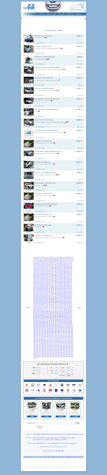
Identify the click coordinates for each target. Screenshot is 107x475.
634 (60, 298)
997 (67, 324)
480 (38, 288)
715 (41, 305)
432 (51, 285)
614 (56, 297)
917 (49, 319)
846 (51, 314)
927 (71, 319)
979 (67, 322)
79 (39, 261)
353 (36, 279)
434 (56, 285)
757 (54, 307)
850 (60, 314)
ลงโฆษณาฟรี (74, 434)
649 (54, 300)
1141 (50, 336)
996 (64, 324)
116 (69, 262)
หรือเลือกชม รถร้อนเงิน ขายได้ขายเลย (75, 457)
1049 (45, 329)
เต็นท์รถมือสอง (50, 434)
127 (54, 263)
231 (45, 271)
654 (64, 300)
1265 (61, 346)
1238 (69, 344)
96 (67, 261)
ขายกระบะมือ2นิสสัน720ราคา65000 (41, 206)
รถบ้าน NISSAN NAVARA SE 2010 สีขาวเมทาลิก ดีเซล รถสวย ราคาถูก (48, 69)
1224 (72, 342)
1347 (40, 354)
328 (60, 277)
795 (58, 310)
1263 (56, 346)
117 (71, 262)
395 (49, 282)
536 (43, 292)
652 (60, 300)
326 (56, 277)
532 (34, 292)
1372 (66, 355)
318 (38, 277)
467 (49, 287)
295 (67, 274)
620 (69, 297)
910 (34, 319)
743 (62, 306)
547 (67, 292)
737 (49, 306)
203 (62, 268)
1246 (50, 345)
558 (51, 293)
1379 (45, 356)
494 (69, 288)
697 (41, 303)
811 (54, 311)
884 (56, 316)
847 (54, 314)
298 (34, 276)
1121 (37, 335)
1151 (37, 337)
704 (56, 303)
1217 (53, 342)
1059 (72, 329)
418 (60, 283)
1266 (64, 346)
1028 (69, 326)
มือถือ (62, 450)
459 (71, 286)
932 (43, 320)
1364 (45, 355)
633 (58, 298)
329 (62, 277)
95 (65, 261)
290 (56, 274)
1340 (61, 353)
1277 (53, 348)
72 (67, 259)
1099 (58, 332)
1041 (64, 327)
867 (58, 315)
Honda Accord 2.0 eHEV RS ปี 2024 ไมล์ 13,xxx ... (75, 413)
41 (55, 258)
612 (51, 297)
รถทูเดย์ (55, 437)
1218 (56, 342)
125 (49, 263)
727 (67, 305)
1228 (42, 344)
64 (54, 259)
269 (49, 273)
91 (59, 261)
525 (58, 291)
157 (41, 266)
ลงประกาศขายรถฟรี (37, 457)
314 (69, 276)
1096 (50, 332)
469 (54, 287)
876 (38, 316)
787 (41, 310)
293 (62, 274)
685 (54, 302)
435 (58, 285)
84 (47, 261)
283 (41, 274)
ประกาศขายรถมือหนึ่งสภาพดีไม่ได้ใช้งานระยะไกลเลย (45, 174)
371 (36, 281)
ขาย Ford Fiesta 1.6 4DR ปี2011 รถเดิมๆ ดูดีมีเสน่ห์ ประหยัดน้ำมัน (47, 48)
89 (55, 261)
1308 (56, 350)
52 (34, 259)
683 (49, 302)
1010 (61, 325)
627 (45, 298)
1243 (42, 345)
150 (64, 264)
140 (43, 264)
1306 (50, 350)
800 (69, 310)
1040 (61, 327)
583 (67, 295)
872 (69, 315)
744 (64, 306)
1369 (58, 355)
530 (69, 291)
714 (38, 305)
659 (36, 301)
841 (41, 314)
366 (64, 279)
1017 (40, 326)
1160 (61, 337)
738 (51, 306)
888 (64, 316)
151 (67, 264)
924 (64, 319)
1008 (56, 325)
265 (41, 273)
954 (51, 321)
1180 (34, 340)
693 (71, 302)
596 (56, 296)
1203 (56, 341)
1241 (37, 345)
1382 (53, 356)
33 (42, 258)
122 (43, 263)
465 (45, 287)
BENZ (56, 386)
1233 (56, 344)
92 (60, 261)
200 (56, 268)
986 (43, 324)
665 (49, 301)
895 (41, 317)
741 (58, 306)
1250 (61, 345)
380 (56, 281)
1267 (66, 346)
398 (56, 282)
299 (36, 276)
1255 (34, 346)
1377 (40, 356)
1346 (37, 354)
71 (65, 259)
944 (69, 320)
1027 (66, 326)
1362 (40, 355)
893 (36, 317)
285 (45, 274)
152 (69, 264)
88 (54, 261)
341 (49, 278)
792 (51, 310)
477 (71, 287)
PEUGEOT (56, 392)
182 (56, 267)
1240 (34, 345)
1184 (45, 340)
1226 (37, 344)
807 (45, 311)
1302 (40, 350)
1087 (66, 331)
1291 (50, 349)
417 (58, 283)
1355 (61, 354)
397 (54, 282)
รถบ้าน (65, 434)
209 (36, 269)
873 (71, 315)
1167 (40, 339)
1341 (64, 353)
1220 (61, 342)
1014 (72, 325)
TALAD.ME (46, 437)
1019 (45, 326)
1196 (37, 341)
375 (45, 281)
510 (64, 290)
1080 (48, 331)
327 (58, 277)
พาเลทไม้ (46, 439)
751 (41, 307)
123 (45, 263)
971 (49, 322)
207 (71, 268)
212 (43, 269)
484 (47, 288)
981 (71, 322)
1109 (45, 334)
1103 (69, 332)
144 (51, 264)
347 (62, 278)
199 (54, 268)
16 (54, 257)
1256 (37, 346)
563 (62, 293)
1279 (58, 348)
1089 (72, 331)
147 (58, 264)
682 (47, 302)
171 (71, 266)
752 (43, 307)
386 (69, 281)
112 (60, 262)
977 (62, 322)
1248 (56, 345)
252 (51, 272)
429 (45, 285)
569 (36, 295)
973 (54, 322)
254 (56, 272)
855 (71, 314)
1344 (72, 353)
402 (64, 282)
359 (49, 279)
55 (39, 259)
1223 (69, 342)
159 (45, 266)
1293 (56, 349)
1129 (58, 335)
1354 (58, 354)
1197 (40, 341)
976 (60, 322)
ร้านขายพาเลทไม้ (36, 439)
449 (49, 286)
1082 (53, 331)
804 (38, 311)
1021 (50, 326)
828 (51, 312)
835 (67, 312)
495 (71, 288)
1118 (69, 334)
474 (64, 287)
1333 (42, 353)
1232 (53, 344)
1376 (37, 356)
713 (36, 305)
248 (43, 272)
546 (64, 292)
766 (34, 308)
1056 (64, 329)
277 (67, 273)
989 (49, 324)
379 (54, 281)
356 (43, 279)
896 (43, 317)
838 (34, 314)
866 (56, 315)
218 (56, 269)
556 (47, 293)
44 (60, 258)
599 (62, 296)
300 (38, 276)
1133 (69, 335)
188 (69, 267)
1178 (69, 339)
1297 (66, 349)
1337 (53, 353)
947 (36, 321)
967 (41, 322)
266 (43, 273)
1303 (42, 350)
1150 (34, 337)
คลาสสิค (58, 450)
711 (71, 303)
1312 (66, 350)
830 (56, 312)
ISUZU (26, 392)
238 (60, 271)
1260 (48, 346)
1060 (34, 330)
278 (69, 273)
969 (45, 322)
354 (38, 279)
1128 (56, 335)
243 (71, 271)
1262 (53, 346)
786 (38, 310)
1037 (53, 327)
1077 (40, 331)
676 (34, 302)
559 (54, 293)
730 (34, 306)
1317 (40, 351)
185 (62, 267)
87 (52, 261)
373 (41, 281)
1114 (58, 334)
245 (36, 272)
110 (56, 262)
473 (62, 287)
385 (67, 281)
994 (60, 324)
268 (47, 273)
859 (41, 315)
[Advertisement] (53, 24)
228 (38, 271)
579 (58, 295)
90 (57, 261)
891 (71, 316)
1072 (66, 330)
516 (38, 291)
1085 (61, 331)
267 (45, 273)
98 (70, 261)
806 (43, 311)
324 (51, 277)
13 (49, 257)
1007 (53, 325)
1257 (40, 346)
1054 (58, 329)
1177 (66, 339)
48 (67, 258)
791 (49, 310)
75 (72, 259)
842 (43, 314)
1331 (37, 353)
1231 (50, 344)
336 (38, 278)
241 (67, 271)
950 (43, 321)
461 (36, 287)
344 (56, 278)
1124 (45, 335)
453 (58, 286)
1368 (56, 355)
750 (38, 307)
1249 (58, 345)
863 (49, 315)
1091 (37, 332)
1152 (40, 337)
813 (58, 311)
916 (47, 319)
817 (67, 311)
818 (69, 311)
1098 (56, 332)
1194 (72, 340)
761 (62, 307)
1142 (53, 336)
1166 (37, 339)
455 (62, 286)
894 (38, 317)
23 (66, 257)
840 (38, 314)
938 (56, 320)
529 (67, 291)
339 (45, 278)
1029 (72, 326)
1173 (56, 339)
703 (54, 303)
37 (49, 258)
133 (67, 263)
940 (60, 320)
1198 (42, 341)
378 (51, 281)
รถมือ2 (38, 434)
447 (45, 286)
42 (57, 258)
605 (36, 297)
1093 (42, 332)
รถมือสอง (35, 434)
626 (43, 298)
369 (71, 279)
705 (58, 303)
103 (41, 262)
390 (38, 282)
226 (34, 271)
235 (54, 271)
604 (34, 297)
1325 (61, 351)
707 (62, 303)
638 (69, 298)
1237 (66, 344)
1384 (58, 356)
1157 (53, 337)
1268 (69, 346)
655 (67, 300)
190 (34, 268)
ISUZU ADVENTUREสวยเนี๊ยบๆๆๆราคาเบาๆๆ (43, 164)
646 (47, 300)
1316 (37, 351)
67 (59, 259)
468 (51, 287)
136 (34, 264)
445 (41, 286)
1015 (34, 326)
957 (58, 321)
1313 (69, 350)
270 (51, 273)
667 (54, 301)
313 (67, 276)
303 (45, 276)
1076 (37, 331)
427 (41, 285)
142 (47, 264)
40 (54, 258)
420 (64, 283)
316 (34, 277)
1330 (34, 353)
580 (60, 295)
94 (64, 261)
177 (45, 267)
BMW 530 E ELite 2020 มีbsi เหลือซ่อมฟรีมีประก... (46, 413)
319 (41, 277)
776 (56, 308)
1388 (69, 356)
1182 (40, 340)
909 (71, 317)
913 (41, 319)
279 (71, 273)
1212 (40, 342)
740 (56, 306)
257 (62, 272)
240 (64, 271)
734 (43, 306)
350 (69, 278)
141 (45, 264)
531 (71, 291)
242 (69, 271)
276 (64, 273)
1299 (72, 349)
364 (60, 279)
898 (47, 317)
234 (51, 271)
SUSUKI (68, 392)
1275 (48, 348)
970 (47, 322)
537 (45, 292)
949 (41, 321)
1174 (58, 339)
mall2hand (51, 437)
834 (64, 312)
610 (47, 297)
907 (67, 317)
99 (72, 261)
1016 (37, 326)
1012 (66, 325)
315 (71, 276)
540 (51, 292)
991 (54, 324)
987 (45, 324)
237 (58, 271)
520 (47, 291)
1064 (45, 330)
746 (69, 306)
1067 (53, 330)
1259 (45, 346)
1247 (53, 345)
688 (60, 302)
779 (62, 308)
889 (67, 316)
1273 (42, 348)
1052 (53, 329)
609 (45, 297)
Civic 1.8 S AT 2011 (38, 226)
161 (49, 266)
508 (60, 290)
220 (60, 269)
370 (34, 281)
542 (56, 292)
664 (47, 301)
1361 (37, 355)
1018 (42, 326)
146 (56, 264)
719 (49, 305)
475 (67, 287)
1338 (56, 353)
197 (49, 268)
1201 (50, 341)
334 (34, 278)
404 (69, 282)
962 (69, 321)
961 (67, 321)
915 (45, 319)
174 (38, 267)
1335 (48, 353)
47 (65, 258)
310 (60, 276)
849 (58, 314)
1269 (72, 346)
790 (47, 310)
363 (58, 279)
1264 (58, 346)
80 (40, 261)
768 (38, 308)
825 (45, 312)
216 (51, 269)
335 (36, 278)
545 (62, 292)
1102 (66, 332)
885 (58, 316)
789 (45, 310)
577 (54, 295)
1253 (69, 345)
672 (64, 301)
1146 (64, 336)
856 (34, 315)
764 (69, 307)
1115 (61, 334)
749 (36, 307)
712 (34, 305)
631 (54, 298)
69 (62, 259)
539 (49, 292)
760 (60, 307)
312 (64, 276)
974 (56, 322)
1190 (61, 340)
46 (64, 258)
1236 (64, 344)
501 (45, 290)
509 (62, 290)
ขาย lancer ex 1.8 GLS (39, 185)
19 (59, 257)
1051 (50, 329)
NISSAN (44, 386)
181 (54, 267)
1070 (61, 330)
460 (34, 287)
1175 (61, 339)
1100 (61, 332)
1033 (42, 327)
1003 (42, 325)
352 (34, 279)
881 (49, 316)
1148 (69, 336)
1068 (56, 330)
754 (47, 307)
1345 (34, 354)
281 (36, 274)
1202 (53, 341)
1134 (72, 335)
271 (54, 273)
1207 (66, 341)
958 (60, 321)
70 (64, 259)
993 (58, 324)
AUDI (32, 392)
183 (58, 267)
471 (58, 287)
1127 (53, 335)
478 (34, 288)
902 (56, 317)
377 (49, 281)
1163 (69, 337)
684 (51, 302)
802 (34, 311)
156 (38, 266)
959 (62, 321)
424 (34, 285)
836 (69, 312)
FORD (74, 386)
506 (56, 290)
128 (56, 263)
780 (64, 308)
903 (58, 317)
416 (56, 283)
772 (47, 308)
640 (34, 300)
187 (67, 267)
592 (47, 296)
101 (36, 262)
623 (36, 298)
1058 (69, 329)
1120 (34, 335)
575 (49, 295)
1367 (53, 355)
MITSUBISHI (50, 386)
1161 (64, 337)
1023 (56, 326)
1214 (45, 342)
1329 (72, 351)
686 (56, 302)
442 (34, 286)
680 (43, 302)
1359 (72, 354)
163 (54, 266)
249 (45, 272)
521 (49, 291)
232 (47, 271)
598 (60, 296)
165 (58, 266)
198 (51, 268)
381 (58, 281)
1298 (69, 349)
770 (43, 308)
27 (72, 257)
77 (35, 261)
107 (49, 262)
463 (41, 287)
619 (67, 297)
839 (36, 314)
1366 (50, 355)
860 (43, 315)
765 (71, 307)
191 (36, 268)
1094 (45, 332)
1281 (64, 348)
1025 (61, 326)
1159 (58, 337)
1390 (34, 358)
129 (58, 263)
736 (47, 306)
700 (47, 303)
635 (62, 298)
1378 (42, 356)
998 (69, 324)
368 (69, 279)
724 (60, 305)
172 (34, 267)
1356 (64, 354)
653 (62, 300)
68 (60, 259)
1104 (72, 332)
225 (71, 269)
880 (47, 316)
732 (38, 306)
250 (47, 272)
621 (71, 297)
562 (60, 293)
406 (34, 283)
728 (69, 305)
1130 (61, 335)
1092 (40, 332)
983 (36, 324)
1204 (58, 341)
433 (54, 285)
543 (58, 292)
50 (70, 258)
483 (45, 288)
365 (62, 279)
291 (58, 274)
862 (47, 315)
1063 (42, 330)
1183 (42, 340)
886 (60, 316)
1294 (58, 349)
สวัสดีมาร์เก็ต (36, 437)
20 (61, 257)
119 (36, 263)
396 (51, 282)
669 (58, 301)
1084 (58, 331)
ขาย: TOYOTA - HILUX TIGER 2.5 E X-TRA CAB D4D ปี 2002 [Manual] (49, 132)
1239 (72, 344)
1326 (64, 351)
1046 (37, 329)
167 (62, 266)
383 (62, 281)
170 (69, 266)
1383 (56, 356)
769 (41, 308)
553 (41, 293)
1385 (61, 356)
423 (71, 283)
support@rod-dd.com (73, 443)
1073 (69, 330)
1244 (45, 345)
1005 (48, 325)
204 (64, 268)
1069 (58, 330)
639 (71, 298)
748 (34, 307)
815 (62, 311)
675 (71, 301)
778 (60, 308)
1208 (69, 341)
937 (54, 320)
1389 (72, 356)
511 (67, 290)
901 (54, 317)
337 (41, 278)
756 (51, 307)
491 (62, 288)
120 (38, 263)
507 (58, 290)
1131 (64, 335)
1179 (72, 339)
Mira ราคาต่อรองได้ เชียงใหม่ (40, 59)
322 (47, 277)
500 (43, 290)
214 (47, 269)
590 (43, 296)
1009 (58, 325)
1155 (48, 337)
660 (38, 301)
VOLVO (68, 386)
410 (43, 283)
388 (34, 282)
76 (34, 261)
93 (62, 261)
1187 (53, 340)
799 (67, 310)
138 (38, 264)
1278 (56, 348)
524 (56, 291)
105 (45, 262)
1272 (40, 348)
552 (38, 293)
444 (38, 286)
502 (47, 290)
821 (36, 312)
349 (67, 278)
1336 (50, 353)
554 (43, 293)
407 (36, 283)
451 (54, 286)
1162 (66, 337)
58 (44, 259)
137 (36, 264)
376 (47, 281)
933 (45, 320)
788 (43, 310)
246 (38, 272)
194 (43, 268)
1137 (40, 336)
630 (51, 298)
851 (62, 314)
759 (58, 307)
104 (43, 262)
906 (64, 317)
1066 (50, 330)
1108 (42, 334)
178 (47, 267)
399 (58, 282)
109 (54, 262)
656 (69, 300)
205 (67, 268)
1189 (58, 340)
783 (71, 308)
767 (36, 308)
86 (50, 261)
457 (67, 286)
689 (62, 302)
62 (50, 259)
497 (36, 290)
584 (69, 295)
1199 (45, 341)
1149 (72, 336)
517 (41, 291)
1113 (56, 334)
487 (54, 288)
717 (45, 305)
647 (49, 300)
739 (54, 306)
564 (64, 293)
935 (49, 320)
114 (64, 262)
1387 (66, 356)
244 (34, 272)
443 (36, 286)
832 (60, 312)
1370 (61, 355)
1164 (72, 337)
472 (60, 287)
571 (41, 295)
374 (43, 281)
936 (51, 320)
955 (54, 321)
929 (36, 320)
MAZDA (38, 386)
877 (41, 316)
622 (34, 298)
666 (51, 301)
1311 (64, 350)
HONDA (32, 386)
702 (51, 303)
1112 (53, 334)
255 (58, 272)
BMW (62, 386)
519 (45, 291)
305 (49, 276)
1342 (66, 353)
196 (47, 268)
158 (43, 266)
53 (35, 259)
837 (71, 312)
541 (54, 292)
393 (45, 282)
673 (67, 301)
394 (47, 282)
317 (36, 277)
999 (71, 324)
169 (67, 266)
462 (38, 287)
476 (69, 287)
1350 (48, 354)
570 (38, 295)
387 (71, 281)
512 (69, 290)
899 (49, 317)
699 (45, 303)
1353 (56, 354)
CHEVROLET (80, 386)
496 (34, 290)
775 (54, 308)
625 (41, 298)
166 (60, 266)
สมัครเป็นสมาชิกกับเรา (61, 457)
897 (45, 317)
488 (56, 288)
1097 (53, 332)
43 (59, 258)
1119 (72, 334)
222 (64, 269)
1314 (72, 350)
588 (38, 296)
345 (58, 278)
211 (41, 269)
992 (56, 324)
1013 (69, 325)
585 (71, 295)
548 (69, 292)
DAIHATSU (50, 392)
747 (71, 306)
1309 (58, 350)
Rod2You (69, 437)
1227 (40, 344)
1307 (53, 350)
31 (39, 258)
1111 (50, 334)
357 (45, 279)
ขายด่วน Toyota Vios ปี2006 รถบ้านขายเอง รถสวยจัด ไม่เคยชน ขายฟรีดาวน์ (49, 122)
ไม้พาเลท (50, 439)
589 (41, 296)
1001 (37, 325)
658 (34, 301)
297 (71, 274)
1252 (66, 345)
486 (51, 288)
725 (62, 305)
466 (47, 287)
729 (71, 305)
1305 (48, 350)
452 (56, 286)
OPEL (74, 392)
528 (64, 291)
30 (37, 258)
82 (44, 261)
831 (58, 312)
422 (69, 283)
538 (47, 292)
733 (41, 306)
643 (41, 300)
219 (58, 269)
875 (36, 316)
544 (60, 292)
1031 (37, 327)
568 (34, 295)
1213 (42, 342)
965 (36, 322)
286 (47, 274)
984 (38, 324)
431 (49, 285)
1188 (56, 340)
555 (45, 293)
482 (43, 288)
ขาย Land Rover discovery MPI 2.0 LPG (42, 100)
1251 (64, 345)
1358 (69, 354)
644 (43, 300)
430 (47, 285)
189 (71, 267)
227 (36, 271)
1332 (40, 353)
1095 (48, 332)
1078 (42, 331)
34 (44, 258)
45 (62, 258)
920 (56, 319)
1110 (48, 334)
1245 (48, 345)
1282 (66, 348)
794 (56, 310)
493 (67, 288)
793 (54, 310)
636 (64, 298)
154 (34, 266)
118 (34, 263)
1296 (64, 349)
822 (38, 312)
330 (64, 277)
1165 (34, 339)
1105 (34, 334)
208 (34, 269)
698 (43, 303)
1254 (72, 345)
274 (60, 273)
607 (41, 297)
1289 (45, 349)
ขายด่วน (36, 111)
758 (56, 307)
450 (51, 286)
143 (49, 264)
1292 (53, 349)
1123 (42, 335)
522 (51, 291)
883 (54, 316)
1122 (40, 335)
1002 (40, 325)
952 (47, 321)
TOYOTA (27, 386)
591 (45, 296)
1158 (56, 337)
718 (47, 305)
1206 (64, 341)
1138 (42, 336)
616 (60, 297)
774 (51, 308)
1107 (40, 334)
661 (41, 301)
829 (54, 312)
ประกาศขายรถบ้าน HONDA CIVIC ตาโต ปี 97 (43, 143)
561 (58, 293)
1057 (66, 329)
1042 (66, 327)
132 (64, 263)
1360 (34, 355)
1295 (61, 349)
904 (60, 317)
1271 (37, 348)
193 (41, 268)
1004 (45, 325)
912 (38, 319)
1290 (48, 349)
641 (36, 300)
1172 (53, 339)
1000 (34, 325)
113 (62, 262)
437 (62, 285)
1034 (45, 327)
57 (42, 259)
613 (54, 297)
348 (64, 278)
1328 (69, 351)
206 (69, 268)
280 (34, 274)
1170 (48, 339)
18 (57, 257)
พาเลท (42, 439)
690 (64, 302)
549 (71, 292)
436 (60, 285)
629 (49, 298)
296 (69, 274)
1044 (72, 327)
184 (60, 267)
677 (36, 302)
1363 (42, 355)
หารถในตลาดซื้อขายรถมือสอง (49, 457)
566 (69, 293)
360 (51, 279)
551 (36, 293)
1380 (48, 356)
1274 (45, 348)
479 (36, 288)
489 (58, 288)
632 (56, 298)
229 (41, 271)
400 (60, 282)
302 (43, 276)
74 (70, 259)
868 (60, 315)
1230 (48, 344)
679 (41, 302)
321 (45, 277)
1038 (56, 327)
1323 (56, 351)
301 (41, 276)
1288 (42, 349)
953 (49, 321)
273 (58, 273)
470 (56, 287)
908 (69, 317)
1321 (50, 351)
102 (38, 262)
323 (49, 277)
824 (43, 312)
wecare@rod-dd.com (54, 443)
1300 (34, 350)
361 (54, 279)
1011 (64, 325)
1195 (34, 341)
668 (56, 301)
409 (41, 283)
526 (60, 291)
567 (71, 293)
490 (60, 288)
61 (49, 259)
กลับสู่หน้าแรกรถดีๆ (28, 457)
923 (62, 319)
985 (41, 324)
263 (36, 273)
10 (44, 257)
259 (67, 272)
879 (45, 316)
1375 (34, 356)
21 (62, 257)
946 (34, 321)
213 (45, 269)
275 (62, 273)
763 (67, 307)
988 (47, 324)
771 (45, 308)
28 (34, 258)
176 (43, 267)
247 (41, 272)
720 (51, 305)
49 (69, 258)
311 (62, 276)
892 (34, 317)
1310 (61, 350)
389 (36, 282)
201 (58, 268)
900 (51, 317)
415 (54, 283)
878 (43, 316)
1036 (50, 327)
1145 (61, 336)
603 (71, 296)
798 (64, 310)
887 (62, 316)
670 (60, 301)
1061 (37, 330)
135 (71, 263)
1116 (64, 334)
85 (49, 261)
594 (51, 296)
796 (60, 310)
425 (36, 285)
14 (51, 257)
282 (38, 274)
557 (49, 293)
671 (62, 301)
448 (47, 286)
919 (54, 319)
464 (43, 287)
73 (69, 259)
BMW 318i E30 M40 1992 (39, 37)
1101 (64, 332)
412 (47, 283)
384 (64, 281)
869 (62, 315)
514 (34, 291)
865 (54, 315)
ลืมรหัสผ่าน (78, 9)
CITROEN (44, 392)
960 (64, 321)
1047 (40, 329)
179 (49, 267)
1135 (34, 336)
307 (54, 276)
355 (41, 279)
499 (41, 290)
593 (49, 296)
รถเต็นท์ (69, 434)
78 (37, 261)
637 (67, 298)
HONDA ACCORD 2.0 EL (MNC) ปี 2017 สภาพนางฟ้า (32, 413)
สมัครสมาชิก (73, 9)
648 (51, 300)
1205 (61, 341)
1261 (50, 346)
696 (38, 303)
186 (64, 267)
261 (71, 272)
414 (51, 283)
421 (67, 283)
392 (43, 282)
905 (62, 317)
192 (38, 268)
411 (45, 283)
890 (69, 316)
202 (60, 268)
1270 (34, 348)
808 (47, 311)
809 (49, 311)
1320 (48, 351)
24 (67, 257)
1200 (48, 341)
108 (51, 262)
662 (43, 301)
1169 (45, 339)
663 (45, 301)
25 (69, 257)
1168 (42, 339)
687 (58, 302)
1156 (50, 337)
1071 (64, 330)
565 (67, 293)
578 (56, 295)
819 (71, 311)
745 (67, 306)
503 (49, 290)
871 (67, 315)
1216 (50, 342)
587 (36, 296)
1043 (69, 327)
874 (34, 316)
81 (42, 261)
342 (51, 278)
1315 (34, 351)
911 (36, 319)
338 (43, 278)
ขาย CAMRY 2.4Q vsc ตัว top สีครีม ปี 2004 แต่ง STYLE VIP (46, 80)
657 (71, 300)
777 (58, 308)
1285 (34, 349)
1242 (40, 345)
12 (47, 257)
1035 (48, 327)
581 (62, 295)
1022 (53, 326)
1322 (53, 351)
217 (54, 269)
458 (69, 286)
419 (62, 283)
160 (47, 266)
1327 (66, 351)
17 (56, 257)
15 (52, 257)
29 (35, 258)
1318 (42, 351)
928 (34, 320)
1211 (37, 342)
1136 (37, 336)
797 (62, 310)
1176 (64, 339)
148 (60, 264)
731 (36, 306)
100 (34, 262)
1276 (50, 348)
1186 (50, 340)
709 (67, 303)
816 (64, 311)
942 (64, 320)
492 (64, 288)
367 (67, 279)
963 (71, 321)
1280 (61, 348)
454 (60, 286)
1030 (34, 327)
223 (67, 269)
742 (60, 306)
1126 (50, 335)
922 (60, 319)
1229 (45, 344)
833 (62, 312)
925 (67, 319)
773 (49, 308)
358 (47, 279)
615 (58, 297)
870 (64, 315)
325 (54, 277)
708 (64, 303)
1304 (45, 350)
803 (36, 311)
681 (45, 302)
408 (38, 283)
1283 (69, 348)
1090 (34, 332)
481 (41, 288)
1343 (69, 353)
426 (38, 285)
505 (54, 290)
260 (69, 272)
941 (62, 320)
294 (64, 274)
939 (58, 320)
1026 (64, 326)
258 (64, 272)
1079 (45, 331)
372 (38, 281)
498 (38, 290)
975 (58, 322)
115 (67, 262)
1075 (34, 331)
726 (64, 305)
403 (67, 282)
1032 (40, 327)
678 (38, 302)
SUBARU (62, 392)
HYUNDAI (38, 392)
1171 (50, 339)
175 (41, 267)
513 (71, 290)
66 (57, 259)
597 (58, 296)
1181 (37, 340)
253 (54, 272)
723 (58, 305)
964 (34, 322)
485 (49, 288)
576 (51, 295)
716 (43, 305)
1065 (48, 330)
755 (49, 307)
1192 (66, 340)
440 (69, 285)
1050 (48, 329)
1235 (61, 344)
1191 (64, 340)
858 (38, 315)
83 (45, 261)
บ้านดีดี (73, 437)
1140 (48, 336)
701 (49, 303)
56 (40, 259)
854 (69, 314)
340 (47, 278)
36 (47, 258)
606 (38, 297)
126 (51, 263)
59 (45, 259)
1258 (42, 346)
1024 (58, 326)
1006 (50, 325)
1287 (40, 349)
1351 (50, 354)
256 (60, 272)
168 (64, 266)
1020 (48, 326)
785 (36, 310)
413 (49, 283)
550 (34, 293)
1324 (58, 351)
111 (58, 262)
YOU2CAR (59, 437)
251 (49, 272)
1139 (45, 336)
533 (36, 292)
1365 (48, 355)
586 (34, 296)
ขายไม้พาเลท (65, 439)
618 (64, 297)
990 (51, 324)
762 (64, 307)
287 (49, 274)
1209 (72, 341)
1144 (58, 336)
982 (34, 324)
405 (71, 282)
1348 (42, 354)
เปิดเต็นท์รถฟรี (43, 434)
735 (45, 306)
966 (38, 322)
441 (71, 285)
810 (51, 311)
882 (51, 316)
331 (67, 277)
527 (62, 291)
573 (45, 295)
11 (46, 257)
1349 (45, 354)
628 (47, 298)
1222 (66, 342)
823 (41, 312)
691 (67, 302)
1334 (45, 353)
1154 (45, 337)
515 (36, 291)
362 (56, 279)
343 (54, 278)
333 (71, 277)
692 (69, 302)
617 (62, 297)
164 (56, 266)
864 (51, 315)
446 (43, 286)
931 (41, 320)
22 (64, 257)
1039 (58, 327)
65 (55, 259)
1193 (69, 340)
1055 (61, 329)
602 (69, 296)
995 (62, 324)
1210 (34, 342)
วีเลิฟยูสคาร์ (64, 437)
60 (47, 259)
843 (45, 314)
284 (43, 274)
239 (62, 271)
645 (45, 300)
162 (51, 266)
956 (56, 321)
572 (43, 295)
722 (56, 305)
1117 (66, 334)
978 (64, 322)
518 (43, 291)
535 (41, 292)
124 (47, 263)
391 (41, 282)
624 (38, 298)
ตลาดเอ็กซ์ (41, 437)
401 (62, 282)
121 (41, 263)
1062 (40, 330)
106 (47, 262)
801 (71, 310)
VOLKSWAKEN (80, 392)
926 (69, 319)
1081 (50, 331)
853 (67, 314)
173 (36, 267)
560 (56, 293)
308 (56, 276)
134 (69, 263)
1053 (56, 329)
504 (51, 290)
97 (69, 261)
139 (41, 264)
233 (49, 271)
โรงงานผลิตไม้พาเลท (56, 439)
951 (45, 321)
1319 (45, 351)
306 (51, 276)
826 (47, 312)
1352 (53, 354)
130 (60, 263)
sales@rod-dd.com (40, 443)
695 (36, 303)
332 (69, 277)
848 (56, 314)
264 (38, 273)
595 (54, 296)
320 (43, 277)
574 (47, 295)
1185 (48, 340)
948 (38, 321)
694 (34, 303)
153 (71, 264)
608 (43, 297)
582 (64, 295)
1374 (72, 355)
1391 (37, 358)
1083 (56, 331)
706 (60, 303)
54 (37, 259)
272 (56, 273)
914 (43, 319)
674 (69, 301)
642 (38, 300)
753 (45, 307)
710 (69, 303)
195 (45, 268)
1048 (42, 329)
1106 (37, 334)
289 (54, 274)
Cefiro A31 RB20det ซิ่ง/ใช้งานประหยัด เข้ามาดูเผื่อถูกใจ (45, 90)
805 (41, 311)
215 (49, 269)
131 (62, 263)
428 (43, 285)
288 (51, 274)
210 (38, 269)
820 (34, 312)
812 (56, 311)
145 (54, 264)
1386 (64, 356)
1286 (37, 349)
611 (49, 297)
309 (58, 276)
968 (43, 322)
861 (45, 315)
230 (43, 271)
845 (49, 314)
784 (34, 310)
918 (51, 319)
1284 (72, 348)
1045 (34, 329)
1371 (64, 355)
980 (69, 322)
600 (64, 296)
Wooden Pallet (80, 434)
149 (62, 264)
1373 (69, 355)
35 (45, 258)
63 (52, 259)
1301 (37, 350)
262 (34, 273)
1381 (50, 356)
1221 (64, 342)
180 (51, 267)
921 (58, 319)
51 (72, 258)
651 (58, 300)
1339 (58, 353)
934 (47, 320)
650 (56, 300)
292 (60, 274)
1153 (42, 337)
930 (38, 320)
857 (36, 315)
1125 (48, 335)
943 (67, 320)
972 (51, 322)
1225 (34, 344)
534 (38, 292)
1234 (58, 344)
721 (54, 305)
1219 (58, 342)
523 (54, 291)
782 (69, 308)
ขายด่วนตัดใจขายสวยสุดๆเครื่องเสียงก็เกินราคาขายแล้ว (45, 153)
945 (71, 320)
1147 (66, 336)
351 (71, 278)
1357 (66, 354)
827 (49, 312)
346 (60, 278)
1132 (66, 335)
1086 (64, 331)
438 (64, 285)
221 (62, 269)
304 (47, 276)
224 (69, 269)
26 (71, 257)
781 (67, 308)
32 (40, 258)
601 (67, 296)
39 (52, 258)
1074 (72, 330)
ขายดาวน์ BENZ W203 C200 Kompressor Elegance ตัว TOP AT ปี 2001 (48, 237)
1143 (56, 336)
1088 (69, 331)
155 (36, 266)
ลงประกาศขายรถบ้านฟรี (58, 434)
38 (50, 258)
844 (47, 314)
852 (64, 314)
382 (60, 281)
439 (67, 285)
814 (60, 311)
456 (64, 286)
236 (56, 271)
